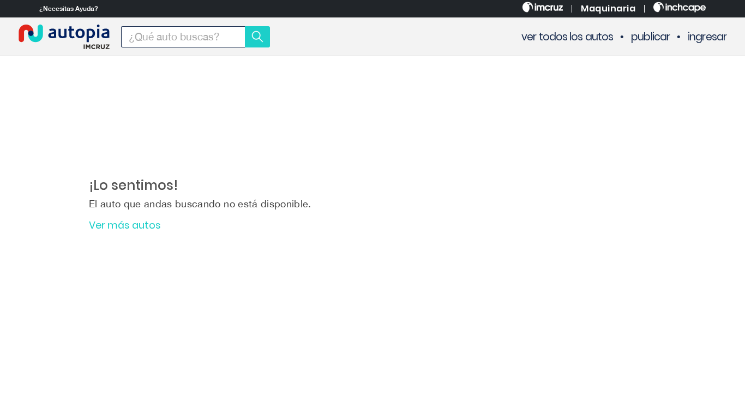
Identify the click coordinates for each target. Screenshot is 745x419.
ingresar (707, 37)
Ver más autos (125, 225)
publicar (650, 37)
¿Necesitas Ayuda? (68, 8)
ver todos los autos (567, 37)
